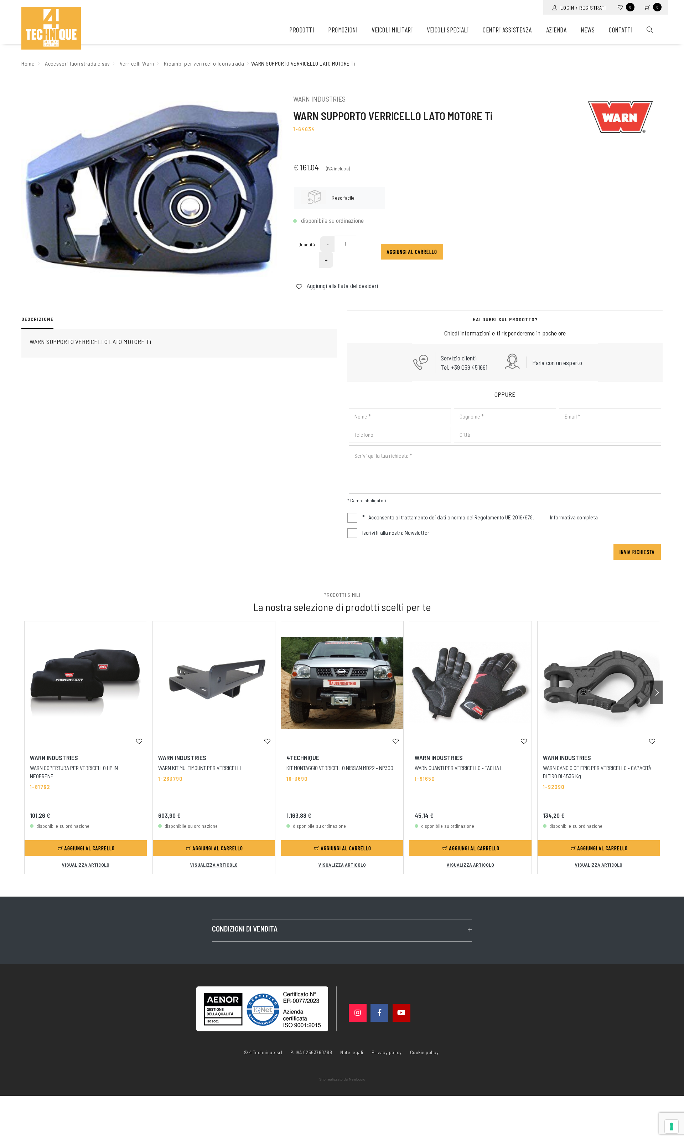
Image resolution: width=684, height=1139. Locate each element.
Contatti (620, 30)
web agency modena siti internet (342, 1079)
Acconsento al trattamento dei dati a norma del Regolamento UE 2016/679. (480, 517)
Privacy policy (387, 1051)
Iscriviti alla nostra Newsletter (395, 532)
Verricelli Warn (137, 63)
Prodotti (301, 30)
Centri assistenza (507, 30)
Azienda (556, 30)
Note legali (351, 1052)
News (588, 30)
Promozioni (342, 30)
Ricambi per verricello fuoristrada (204, 63)
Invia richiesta (637, 551)
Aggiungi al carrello (412, 251)
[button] (656, 692)
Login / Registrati (582, 8)
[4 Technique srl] (51, 28)
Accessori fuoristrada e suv (77, 63)
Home (28, 63)
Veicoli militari (392, 30)
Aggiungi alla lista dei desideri (341, 285)
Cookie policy (424, 1051)
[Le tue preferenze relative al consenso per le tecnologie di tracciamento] (671, 1126)
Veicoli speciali (447, 30)
